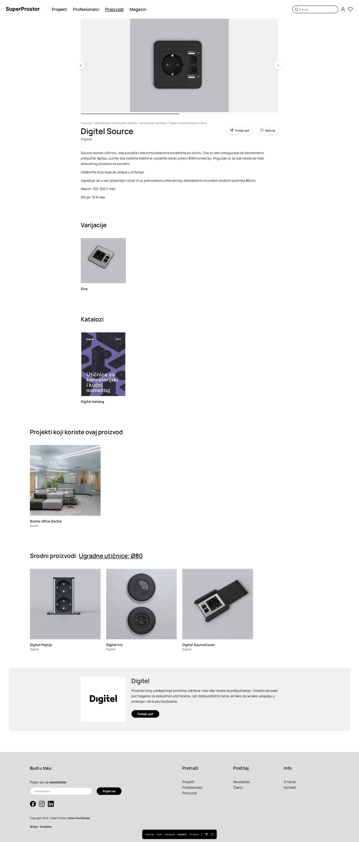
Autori (34, 526)
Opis (159, 834)
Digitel (86, 139)
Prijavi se (109, 791)
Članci (238, 787)
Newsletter (241, 782)
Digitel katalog (92, 401)
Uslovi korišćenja (78, 818)
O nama (290, 782)
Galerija (149, 834)
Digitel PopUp (41, 644)
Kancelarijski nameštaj (153, 123)
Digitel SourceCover (198, 644)
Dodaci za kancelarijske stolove (188, 123)
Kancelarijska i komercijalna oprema (115, 123)
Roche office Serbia (46, 521)
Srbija (33, 826)
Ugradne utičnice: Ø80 (111, 556)
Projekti (59, 9)
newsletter (58, 782)
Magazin (138, 9)
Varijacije (170, 834)
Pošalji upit (145, 714)
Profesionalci (86, 9)
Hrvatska (45, 826)
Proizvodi (114, 9)
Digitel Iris (114, 644)
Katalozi (182, 834)
